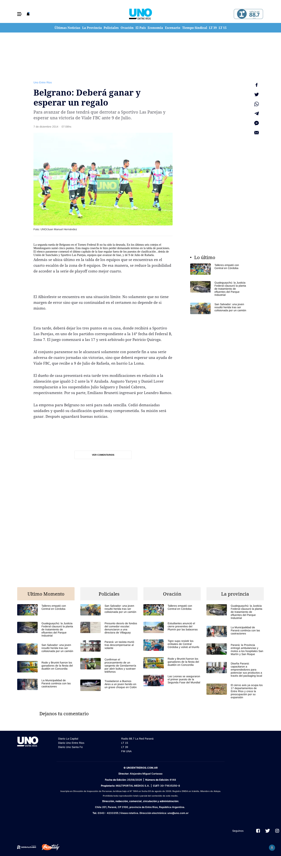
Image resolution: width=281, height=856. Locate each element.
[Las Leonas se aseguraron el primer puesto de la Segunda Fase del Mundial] (172, 680)
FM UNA (126, 751)
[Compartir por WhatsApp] (256, 104)
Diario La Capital (68, 738)
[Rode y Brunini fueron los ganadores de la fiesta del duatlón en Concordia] (46, 666)
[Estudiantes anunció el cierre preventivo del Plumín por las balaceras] (172, 627)
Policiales (111, 27)
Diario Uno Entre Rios (71, 742)
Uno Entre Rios (42, 82)
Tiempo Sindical (194, 27)
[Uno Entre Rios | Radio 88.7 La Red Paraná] (248, 14)
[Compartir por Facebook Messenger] (256, 123)
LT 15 (223, 27)
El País (141, 27)
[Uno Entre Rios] (140, 14)
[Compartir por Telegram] (256, 113)
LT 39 (213, 27)
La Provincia (92, 27)
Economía (155, 27)
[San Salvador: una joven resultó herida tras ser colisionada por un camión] (219, 308)
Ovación (127, 27)
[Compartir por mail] (256, 133)
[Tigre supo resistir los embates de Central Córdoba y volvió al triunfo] (172, 645)
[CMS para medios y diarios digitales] (26, 847)
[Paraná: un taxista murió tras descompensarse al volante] (109, 646)
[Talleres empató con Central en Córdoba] (219, 269)
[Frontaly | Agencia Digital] (47, 847)
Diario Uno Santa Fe (70, 747)
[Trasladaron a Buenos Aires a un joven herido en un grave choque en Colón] (109, 685)
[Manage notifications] (272, 848)
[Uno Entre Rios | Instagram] (277, 831)
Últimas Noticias (67, 27)
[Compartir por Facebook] (256, 85)
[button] (19, 14)
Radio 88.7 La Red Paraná (137, 738)
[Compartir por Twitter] (256, 94)
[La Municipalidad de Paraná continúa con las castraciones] (46, 684)
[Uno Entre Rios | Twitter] (267, 831)
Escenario (172, 27)
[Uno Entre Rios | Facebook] (258, 831)
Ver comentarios (103, 455)
